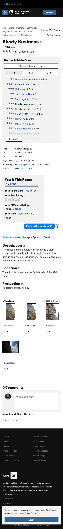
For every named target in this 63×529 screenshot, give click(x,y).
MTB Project (38, 441)
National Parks (39, 460)
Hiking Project (38, 446)
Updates (47, 164)
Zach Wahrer (26, 168)
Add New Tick (26, 213)
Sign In (49, 12)
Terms (38, 525)
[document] (31, 515)
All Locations (8, 28)
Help (5, 441)
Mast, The (20, 123)
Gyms (6, 446)
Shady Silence (23, 108)
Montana (20, 28)
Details (48, 237)
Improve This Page (50, 30)
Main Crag (26, 35)
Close (31, 519)
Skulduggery (22, 99)
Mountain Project (40, 436)
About (6, 436)
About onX (8, 498)
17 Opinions (11, 183)
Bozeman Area (18, 31)
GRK (17, 168)
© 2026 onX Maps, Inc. (23, 525)
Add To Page (53, 35)
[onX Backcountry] (12, 4)
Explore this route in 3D (39, 226)
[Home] (17, 12)
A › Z (49, 73)
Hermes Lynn (21, 164)
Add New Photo (51, 301)
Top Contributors (11, 460)
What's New (9, 455)
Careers (7, 503)
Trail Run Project (39, 450)
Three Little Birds (24, 94)
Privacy (47, 525)
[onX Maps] (10, 478)
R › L (31, 73)
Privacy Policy (30, 513)
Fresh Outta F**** (24, 113)
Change (17, 208)
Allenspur (14, 35)
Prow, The (20, 118)
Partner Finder (10, 450)
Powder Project (39, 455)
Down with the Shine (26, 79)
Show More (14, 139)
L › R (13, 73)
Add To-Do (31, 190)
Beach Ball (21, 84)
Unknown (20, 89)
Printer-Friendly (10, 419)
